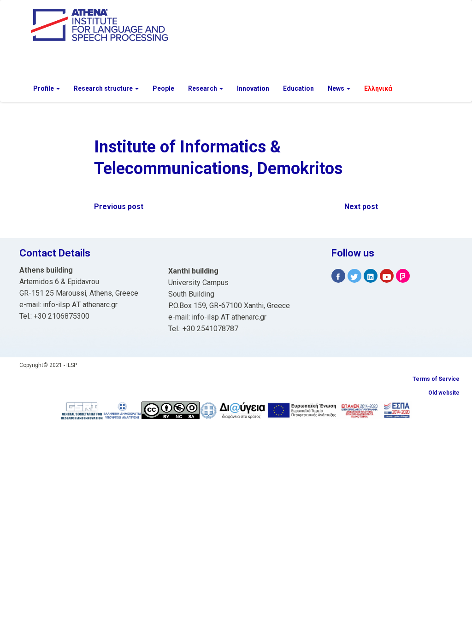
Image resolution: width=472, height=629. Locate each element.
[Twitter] (354, 276)
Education (298, 88)
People (163, 88)
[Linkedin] (371, 276)
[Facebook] (338, 276)
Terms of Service (436, 379)
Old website (444, 393)
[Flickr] (403, 276)
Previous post (118, 206)
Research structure (104, 88)
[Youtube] (387, 276)
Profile (44, 88)
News (337, 88)
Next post (361, 206)
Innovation (253, 88)
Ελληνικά (378, 88)
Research (203, 88)
